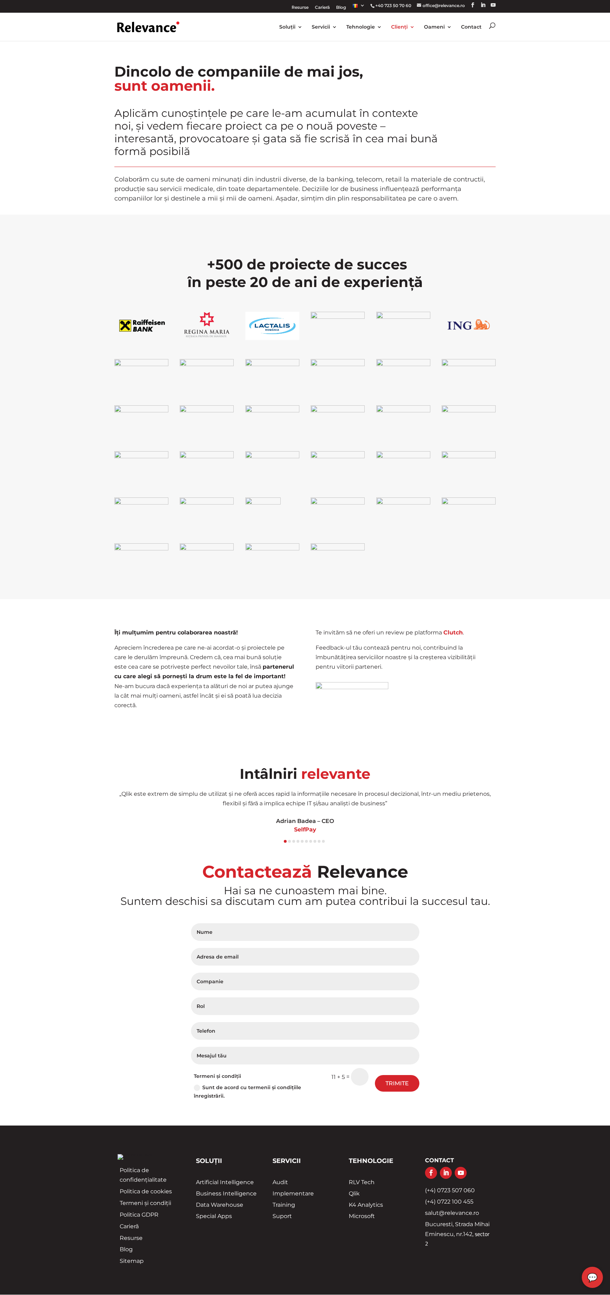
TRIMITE (397, 1083)
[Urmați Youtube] (461, 1173)
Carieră (322, 7)
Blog (341, 7)
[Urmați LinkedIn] (446, 1173)
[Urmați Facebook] (431, 1173)
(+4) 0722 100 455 (449, 1201)
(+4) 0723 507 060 (450, 1190)
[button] (133, 817)
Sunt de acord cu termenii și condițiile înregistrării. (247, 1091)
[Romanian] (358, 8)
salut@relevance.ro (452, 1213)
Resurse (300, 7)
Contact (471, 27)
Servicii (321, 27)
